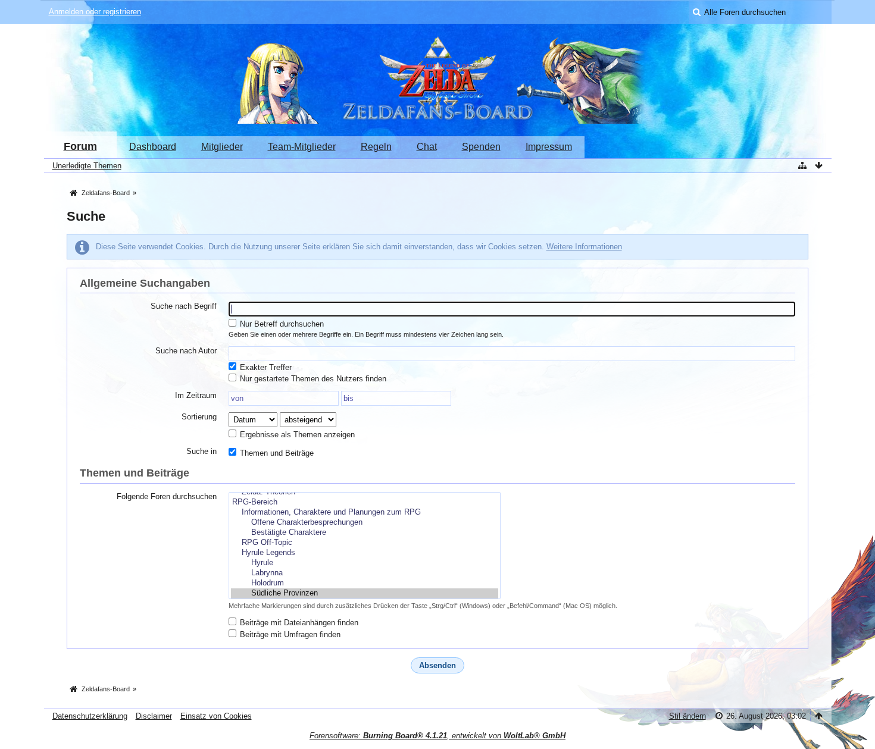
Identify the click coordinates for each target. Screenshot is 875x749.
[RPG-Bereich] (364, 502)
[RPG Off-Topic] (364, 543)
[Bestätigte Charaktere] (364, 533)
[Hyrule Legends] (364, 553)
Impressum (549, 147)
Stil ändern (687, 716)
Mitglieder (222, 147)
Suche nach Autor (186, 350)
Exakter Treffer (265, 367)
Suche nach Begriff (184, 306)
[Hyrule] (364, 563)
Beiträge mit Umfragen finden (289, 634)
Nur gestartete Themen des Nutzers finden (312, 378)
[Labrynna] (364, 573)
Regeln (376, 147)
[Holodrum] (364, 583)
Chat (427, 147)
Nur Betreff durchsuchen (281, 323)
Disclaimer (154, 716)
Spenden (481, 147)
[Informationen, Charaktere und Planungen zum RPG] (364, 512)
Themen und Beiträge (276, 453)
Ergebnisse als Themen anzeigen (296, 434)
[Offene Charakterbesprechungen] (364, 523)
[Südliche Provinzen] (364, 593)
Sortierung (199, 416)
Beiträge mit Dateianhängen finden (298, 622)
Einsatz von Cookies (216, 716)
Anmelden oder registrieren (95, 11)
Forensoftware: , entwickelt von (437, 735)
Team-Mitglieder (302, 147)
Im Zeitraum (196, 395)
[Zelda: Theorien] (364, 492)
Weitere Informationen (584, 246)
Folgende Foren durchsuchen (167, 496)
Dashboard (152, 147)
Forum (80, 146)
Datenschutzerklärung (89, 716)
